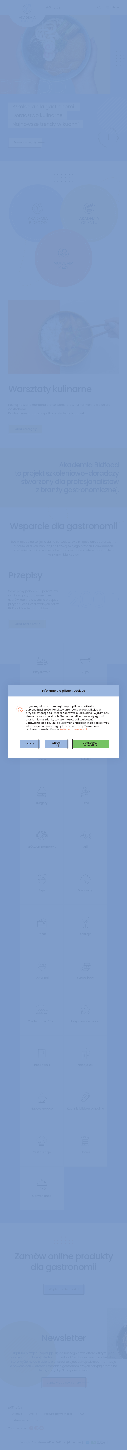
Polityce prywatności (73, 729)
